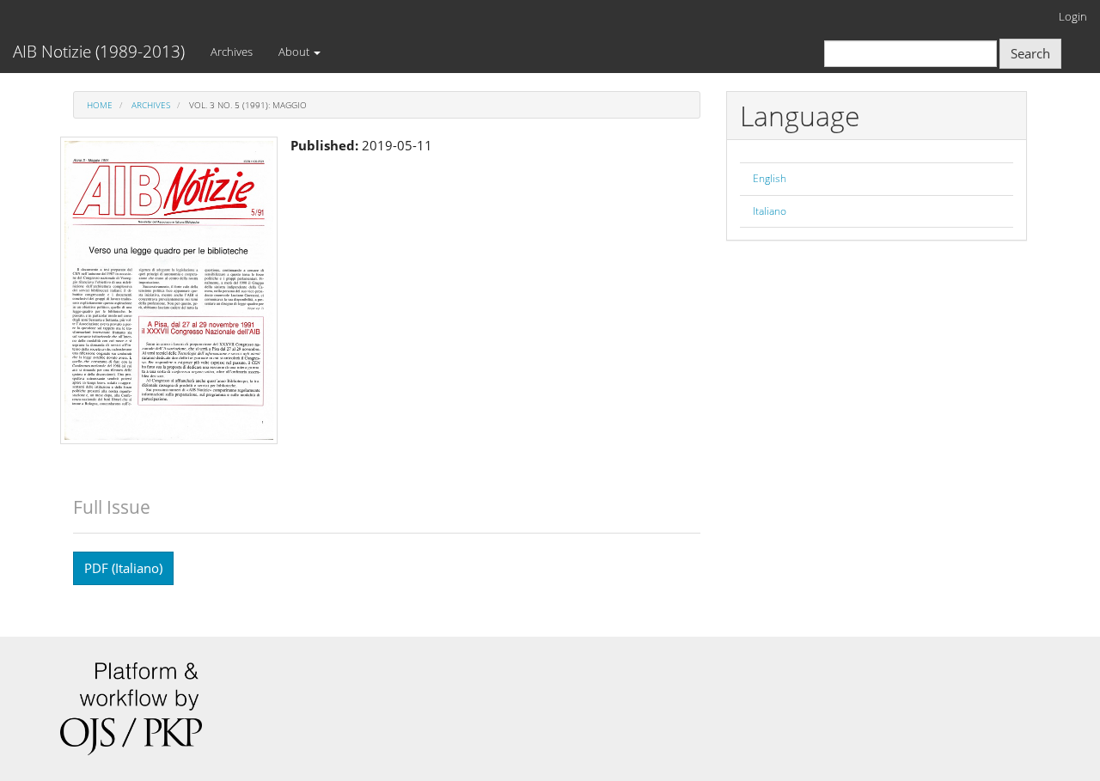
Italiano (769, 211)
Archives (232, 51)
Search (1030, 53)
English (769, 178)
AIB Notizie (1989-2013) (99, 51)
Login (1073, 16)
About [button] (295, 51)
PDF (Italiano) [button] (123, 568)
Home (100, 105)
